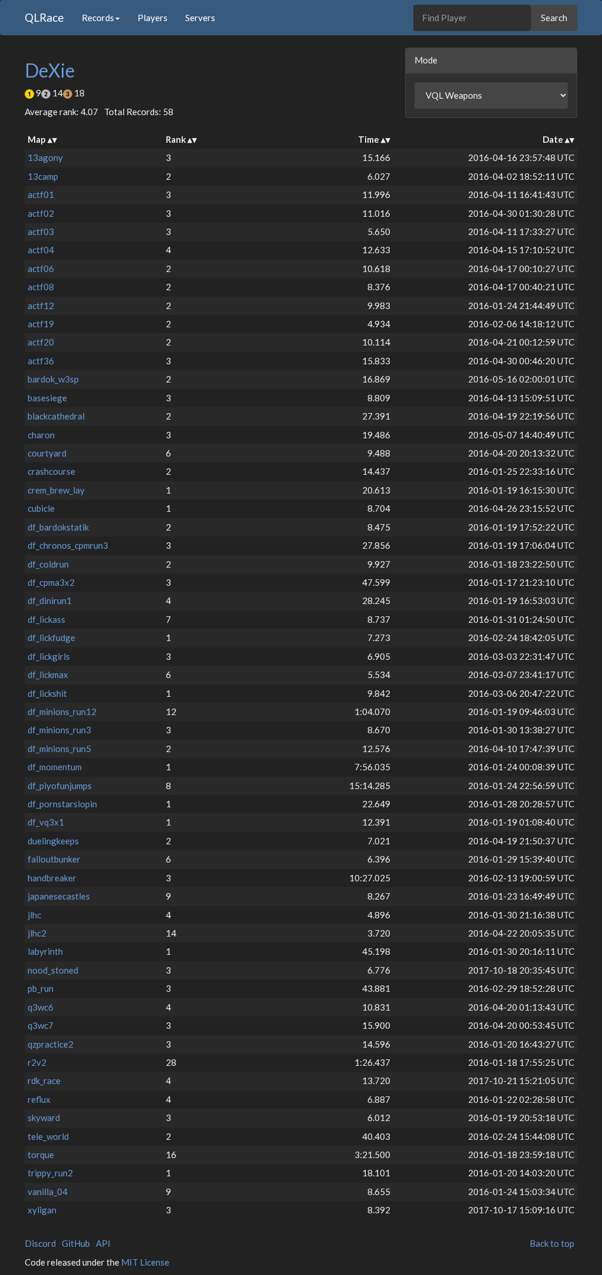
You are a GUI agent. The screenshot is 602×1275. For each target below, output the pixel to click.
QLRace (44, 17)
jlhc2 (37, 933)
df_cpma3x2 (51, 582)
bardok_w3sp (53, 379)
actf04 (41, 249)
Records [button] (98, 17)
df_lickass (46, 619)
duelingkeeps (53, 841)
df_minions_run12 (62, 711)
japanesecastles (59, 896)
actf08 (41, 286)
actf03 (41, 231)
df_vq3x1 (46, 822)
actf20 (41, 342)
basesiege (47, 397)
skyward (44, 1117)
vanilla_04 (48, 1191)
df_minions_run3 (59, 729)
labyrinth (45, 951)
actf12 (41, 305)
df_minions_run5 (59, 748)
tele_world (48, 1136)
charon (41, 435)
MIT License (145, 1262)
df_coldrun (48, 564)
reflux (39, 1099)
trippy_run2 (50, 1172)
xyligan (42, 1209)
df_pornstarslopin (62, 803)
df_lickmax (48, 674)
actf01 (41, 194)
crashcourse (51, 471)
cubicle (41, 508)
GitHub (76, 1243)
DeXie (50, 70)
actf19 (41, 323)
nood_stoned (53, 970)
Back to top (552, 1243)
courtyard (47, 453)
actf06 (41, 268)
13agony (45, 157)
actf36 (41, 360)
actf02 (41, 213)
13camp (43, 176)
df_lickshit (47, 693)
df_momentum (55, 766)
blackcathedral (56, 416)
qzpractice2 (50, 1044)
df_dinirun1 (50, 600)
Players (153, 17)
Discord (40, 1243)
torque (41, 1154)
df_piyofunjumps (60, 785)
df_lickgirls (49, 656)
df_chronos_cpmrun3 (68, 545)
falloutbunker (54, 859)
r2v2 (37, 1062)
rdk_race (44, 1080)
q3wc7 (40, 1025)
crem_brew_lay (56, 490)
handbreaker (52, 878)
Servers (200, 17)
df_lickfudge (51, 637)
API (103, 1243)
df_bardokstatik (58, 527)
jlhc (34, 915)
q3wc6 (40, 1007)
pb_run (40, 988)
